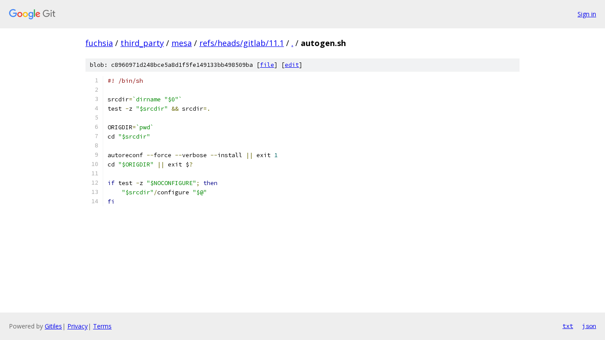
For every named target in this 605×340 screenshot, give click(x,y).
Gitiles (53, 326)
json (589, 326)
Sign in (587, 14)
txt (567, 326)
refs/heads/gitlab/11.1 (241, 43)
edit (292, 65)
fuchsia (99, 43)
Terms (102, 326)
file (267, 65)
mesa (181, 43)
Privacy (77, 326)
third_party (142, 43)
